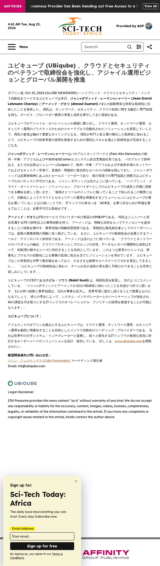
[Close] (76, 481)
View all (150, 6)
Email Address (23, 528)
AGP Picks (12, 6)
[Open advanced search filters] (138, 46)
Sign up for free (42, 546)
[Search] (129, 46)
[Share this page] (149, 47)
